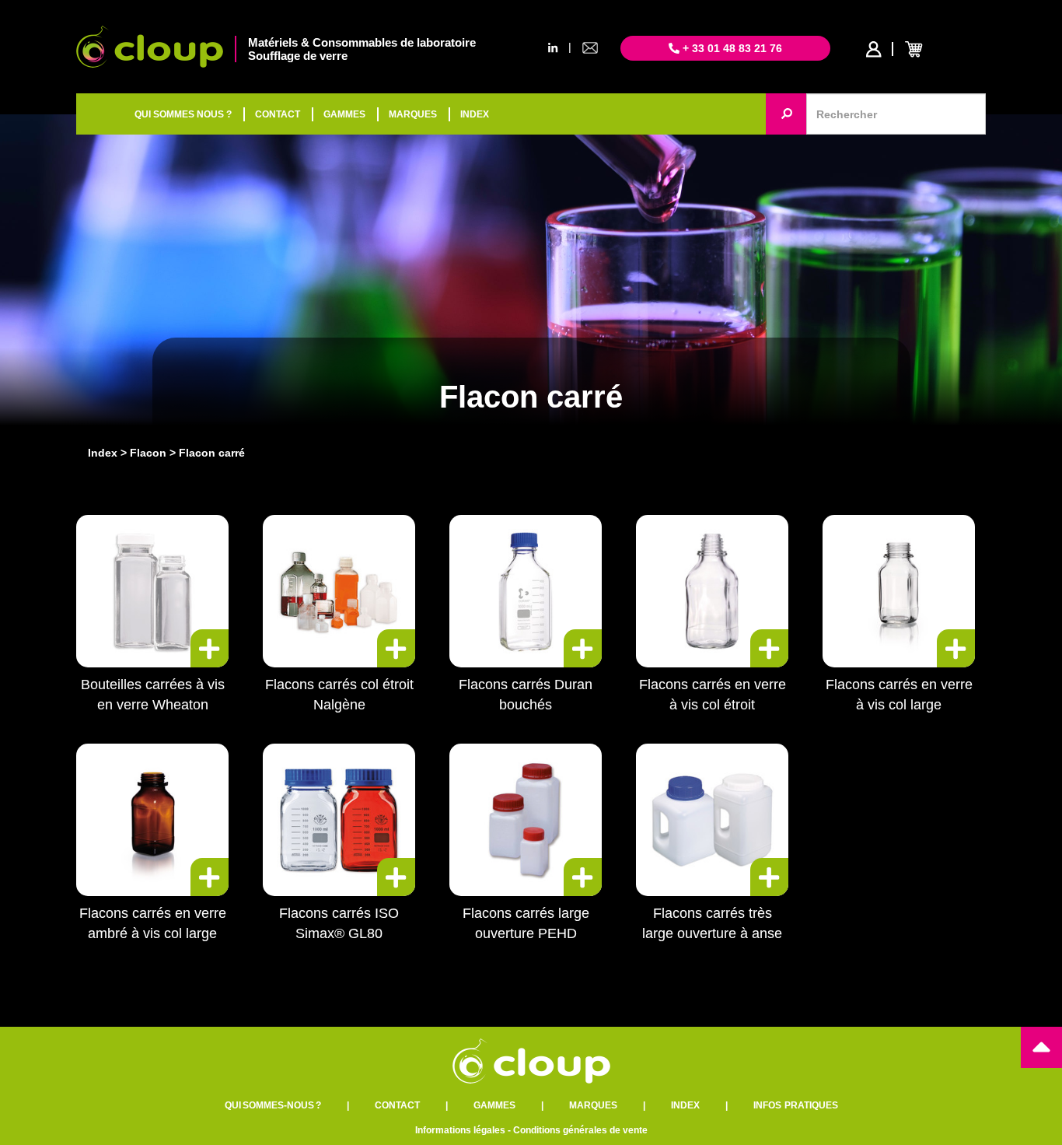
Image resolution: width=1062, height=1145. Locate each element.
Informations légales (460, 1130)
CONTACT (277, 114)
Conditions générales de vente (580, 1130)
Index (102, 452)
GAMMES (344, 114)
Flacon (148, 452)
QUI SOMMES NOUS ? (183, 114)
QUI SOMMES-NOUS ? (273, 1105)
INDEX (474, 114)
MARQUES (413, 114)
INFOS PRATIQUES (795, 1105)
